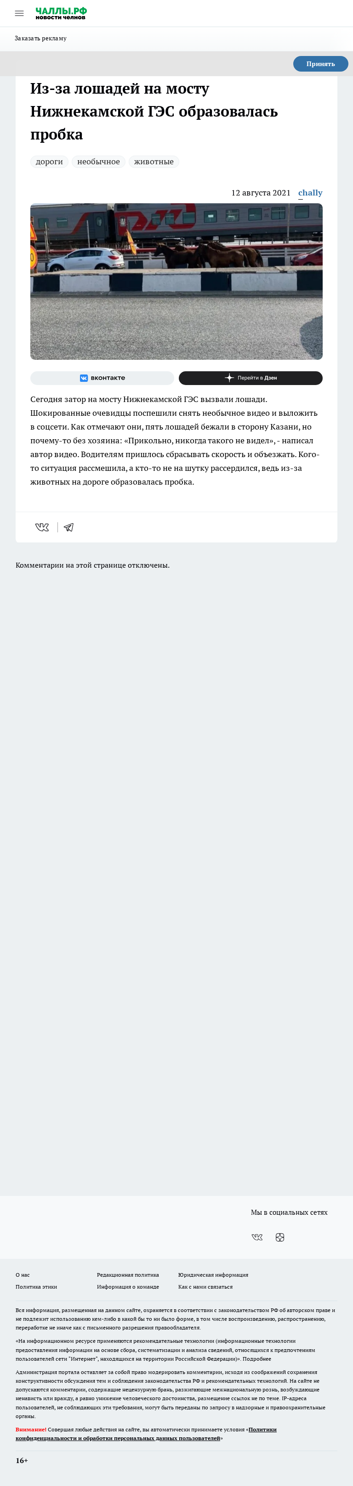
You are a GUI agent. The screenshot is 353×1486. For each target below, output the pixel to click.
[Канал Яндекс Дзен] (251, 378)
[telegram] (72, 527)
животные (154, 161)
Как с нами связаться (205, 1286)
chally (310, 192)
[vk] (43, 527)
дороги (49, 161)
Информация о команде (128, 1286)
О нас (23, 1274)
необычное (98, 161)
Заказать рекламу (41, 38)
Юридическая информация (213, 1274)
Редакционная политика (128, 1274)
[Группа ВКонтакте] (102, 378)
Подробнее (257, 1358)
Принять (321, 64)
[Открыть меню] (19, 13)
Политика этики (36, 1286)
